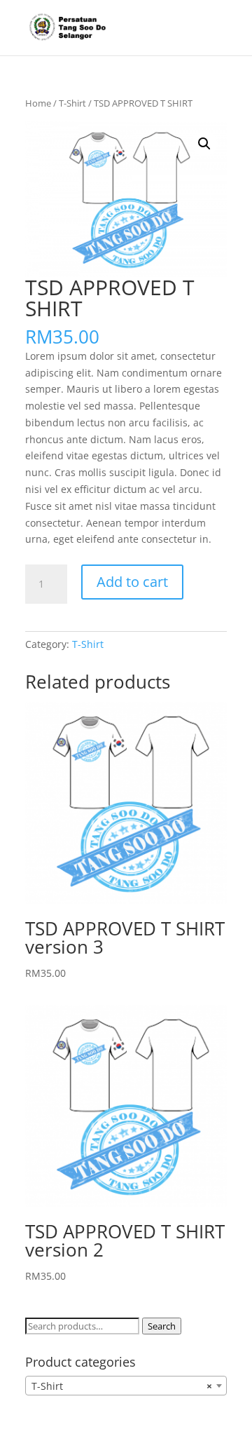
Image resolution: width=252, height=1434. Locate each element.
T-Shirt (72, 103)
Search (162, 1326)
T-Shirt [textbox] (121, 1386)
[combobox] (126, 1385)
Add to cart (132, 581)
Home (38, 103)
